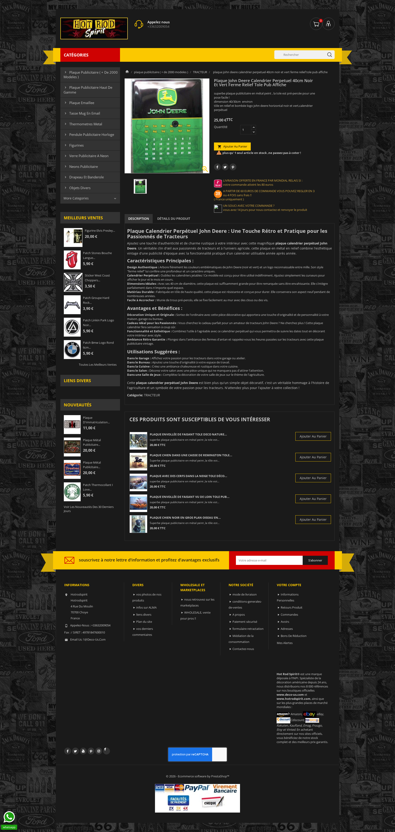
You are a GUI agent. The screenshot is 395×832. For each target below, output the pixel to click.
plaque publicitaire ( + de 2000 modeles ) (91, 74)
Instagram (98, 751)
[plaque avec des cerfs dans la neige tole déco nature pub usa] (138, 482)
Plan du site (144, 622)
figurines (74, 145)
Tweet (225, 167)
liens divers (77, 380)
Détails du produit (173, 218)
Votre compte (289, 585)
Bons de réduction (294, 636)
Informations (76, 585)
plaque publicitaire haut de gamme (88, 89)
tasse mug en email (82, 113)
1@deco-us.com (94, 639)
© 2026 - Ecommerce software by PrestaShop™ (197, 776)
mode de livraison (244, 594)
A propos (238, 614)
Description (138, 218)
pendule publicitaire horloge (89, 134)
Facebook (67, 751)
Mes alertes (285, 643)
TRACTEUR (152, 395)
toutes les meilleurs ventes (98, 364)
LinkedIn (106, 751)
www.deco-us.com (290, 694)
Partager (217, 167)
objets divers (77, 187)
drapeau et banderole (84, 177)
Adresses (287, 629)
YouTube (83, 751)
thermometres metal (83, 124)
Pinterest (233, 167)
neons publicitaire (81, 166)
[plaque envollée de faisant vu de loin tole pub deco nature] (138, 503)
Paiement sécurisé (244, 622)
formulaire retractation (248, 629)
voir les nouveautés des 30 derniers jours (89, 509)
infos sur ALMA (146, 607)
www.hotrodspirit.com (293, 699)
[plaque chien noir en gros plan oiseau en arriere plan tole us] (138, 524)
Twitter (75, 751)
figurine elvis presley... (100, 230)
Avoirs (285, 622)
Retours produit (291, 607)
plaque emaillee (79, 102)
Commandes (289, 614)
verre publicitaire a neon (86, 155)
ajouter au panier (232, 146)
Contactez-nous (243, 649)
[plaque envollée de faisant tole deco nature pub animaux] (138, 441)
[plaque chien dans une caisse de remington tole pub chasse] (138, 461)
